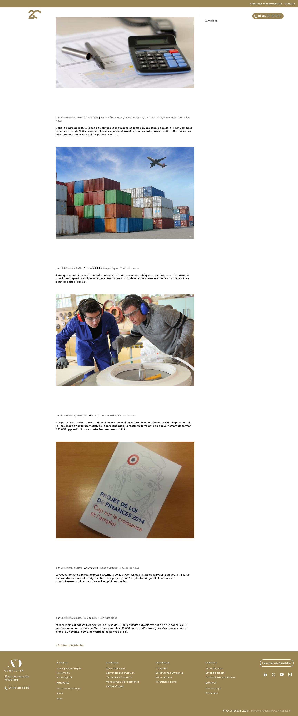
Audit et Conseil (115, 686)
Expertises (165, 16)
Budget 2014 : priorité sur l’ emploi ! (124, 554)
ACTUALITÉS (63, 682)
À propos (147, 16)
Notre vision (63, 672)
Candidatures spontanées (220, 677)
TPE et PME (161, 668)
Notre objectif (64, 677)
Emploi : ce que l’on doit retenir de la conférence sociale (122, 402)
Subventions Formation (119, 677)
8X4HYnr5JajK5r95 (71, 117)
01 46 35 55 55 (269, 16)
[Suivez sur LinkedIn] (265, 674)
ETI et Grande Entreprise (169, 672)
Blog (236, 16)
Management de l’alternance (122, 681)
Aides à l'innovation (111, 117)
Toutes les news (130, 268)
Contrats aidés (153, 117)
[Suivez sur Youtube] (281, 674)
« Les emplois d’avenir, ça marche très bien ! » (120, 604)
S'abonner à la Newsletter (276, 663)
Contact (290, 3)
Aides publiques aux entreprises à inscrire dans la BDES (121, 103)
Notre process (164, 677)
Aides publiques (134, 117)
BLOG (59, 698)
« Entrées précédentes (70, 645)
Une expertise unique (69, 668)
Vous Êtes (184, 16)
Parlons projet (213, 688)
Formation (169, 117)
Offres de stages (215, 672)
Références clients (166, 681)
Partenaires (211, 693)
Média (60, 693)
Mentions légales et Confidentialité (271, 710)
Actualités (203, 16)
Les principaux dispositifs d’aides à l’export (123, 254)
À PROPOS (62, 662)
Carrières (222, 16)
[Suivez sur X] (273, 674)
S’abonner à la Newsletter (266, 3)
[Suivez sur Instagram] (290, 674)
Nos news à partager (69, 688)
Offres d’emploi (214, 668)
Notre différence (115, 668)
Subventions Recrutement (120, 672)
